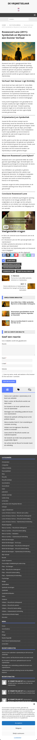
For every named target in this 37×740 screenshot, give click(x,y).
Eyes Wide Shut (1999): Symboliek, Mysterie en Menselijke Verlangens (23, 303)
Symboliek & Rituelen (8, 593)
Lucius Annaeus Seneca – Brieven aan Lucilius (15, 513)
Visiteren (4, 599)
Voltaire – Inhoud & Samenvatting (11, 608)
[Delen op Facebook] (4, 255)
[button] (34, 704)
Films (3, 474)
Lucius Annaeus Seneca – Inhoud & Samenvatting (16, 519)
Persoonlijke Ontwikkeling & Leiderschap (13, 563)
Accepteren (18, 723)
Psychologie (5, 578)
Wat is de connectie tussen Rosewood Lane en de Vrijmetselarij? (18, 237)
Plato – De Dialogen (7, 566)
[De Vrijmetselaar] (4, 683)
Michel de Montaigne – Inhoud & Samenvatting (15, 548)
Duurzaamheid (6, 471)
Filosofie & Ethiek (7, 480)
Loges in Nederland (7, 510)
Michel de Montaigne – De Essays (11, 542)
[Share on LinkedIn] (12, 255)
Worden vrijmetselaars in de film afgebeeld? (16, 252)
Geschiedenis (6, 483)
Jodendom (5, 492)
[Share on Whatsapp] (29, 255)
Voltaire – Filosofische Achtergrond (12, 602)
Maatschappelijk (6, 525)
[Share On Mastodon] (33, 255)
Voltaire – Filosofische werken (10, 605)
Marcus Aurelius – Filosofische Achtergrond (14, 528)
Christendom (5, 462)
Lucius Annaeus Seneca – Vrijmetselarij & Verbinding (17, 522)
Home (3, 626)
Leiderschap (5, 498)
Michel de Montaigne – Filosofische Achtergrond (15, 545)
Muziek (4, 557)
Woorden (4, 617)
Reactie (4, 344)
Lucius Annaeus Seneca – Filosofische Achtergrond (16, 516)
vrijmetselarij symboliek (25, 271)
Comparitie (5, 465)
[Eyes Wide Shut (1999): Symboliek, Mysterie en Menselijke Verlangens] (5, 304)
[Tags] (18, 389)
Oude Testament (7, 560)
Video (3, 596)
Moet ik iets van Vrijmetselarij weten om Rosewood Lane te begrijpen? (18, 249)
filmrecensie (11, 260)
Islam (3, 489)
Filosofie (4, 477)
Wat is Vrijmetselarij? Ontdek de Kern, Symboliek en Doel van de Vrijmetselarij (21, 683)
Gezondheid (5, 486)
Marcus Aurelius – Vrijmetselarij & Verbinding (15, 536)
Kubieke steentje (7, 495)
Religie (4, 581)
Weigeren (18, 728)
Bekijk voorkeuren (18, 733)
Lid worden (5, 501)
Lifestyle (4, 507)
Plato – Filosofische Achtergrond (11, 569)
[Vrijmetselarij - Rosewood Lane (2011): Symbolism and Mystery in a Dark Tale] (18, 59)
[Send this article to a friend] (20, 255)
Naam (4, 358)
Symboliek (5, 590)
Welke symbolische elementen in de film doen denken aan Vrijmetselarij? (16, 245)
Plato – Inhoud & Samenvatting (11, 572)
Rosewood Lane (8, 271)
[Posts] (7, 389)
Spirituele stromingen (8, 587)
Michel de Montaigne (8, 539)
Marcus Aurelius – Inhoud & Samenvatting (14, 531)
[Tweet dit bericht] (8, 255)
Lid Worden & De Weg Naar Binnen (12, 504)
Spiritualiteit (5, 584)
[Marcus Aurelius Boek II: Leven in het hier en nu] (5, 323)
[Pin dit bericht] (16, 255)
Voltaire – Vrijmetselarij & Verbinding (12, 611)
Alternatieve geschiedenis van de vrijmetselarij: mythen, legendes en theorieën (22, 313)
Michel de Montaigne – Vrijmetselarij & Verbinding (16, 551)
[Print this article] (24, 255)
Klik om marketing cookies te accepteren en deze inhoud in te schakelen (18, 220)
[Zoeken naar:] (18, 19)
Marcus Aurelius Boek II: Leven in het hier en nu (22, 322)
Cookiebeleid (17, 737)
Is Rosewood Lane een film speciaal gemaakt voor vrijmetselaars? (18, 241)
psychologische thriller (11, 268)
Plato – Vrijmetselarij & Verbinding (11, 575)
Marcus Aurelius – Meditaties (10, 533)
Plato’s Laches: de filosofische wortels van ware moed (17, 657)
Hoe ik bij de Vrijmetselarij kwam (11, 641)
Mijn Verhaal (5, 554)
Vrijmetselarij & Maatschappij (10, 614)
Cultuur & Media (6, 468)
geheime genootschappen (11, 264)
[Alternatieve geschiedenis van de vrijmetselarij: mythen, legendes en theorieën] (5, 313)
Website (4, 369)
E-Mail (4, 363)
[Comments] (29, 389)
